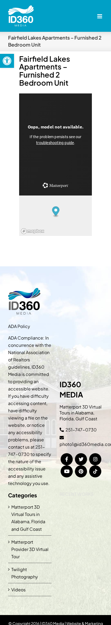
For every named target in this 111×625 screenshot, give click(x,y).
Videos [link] (18, 589)
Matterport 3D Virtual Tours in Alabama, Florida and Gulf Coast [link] (28, 518)
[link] (7, 61)
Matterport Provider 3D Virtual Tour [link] (29, 549)
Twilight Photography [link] (24, 573)
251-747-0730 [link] (81, 429)
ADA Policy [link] (19, 326)
